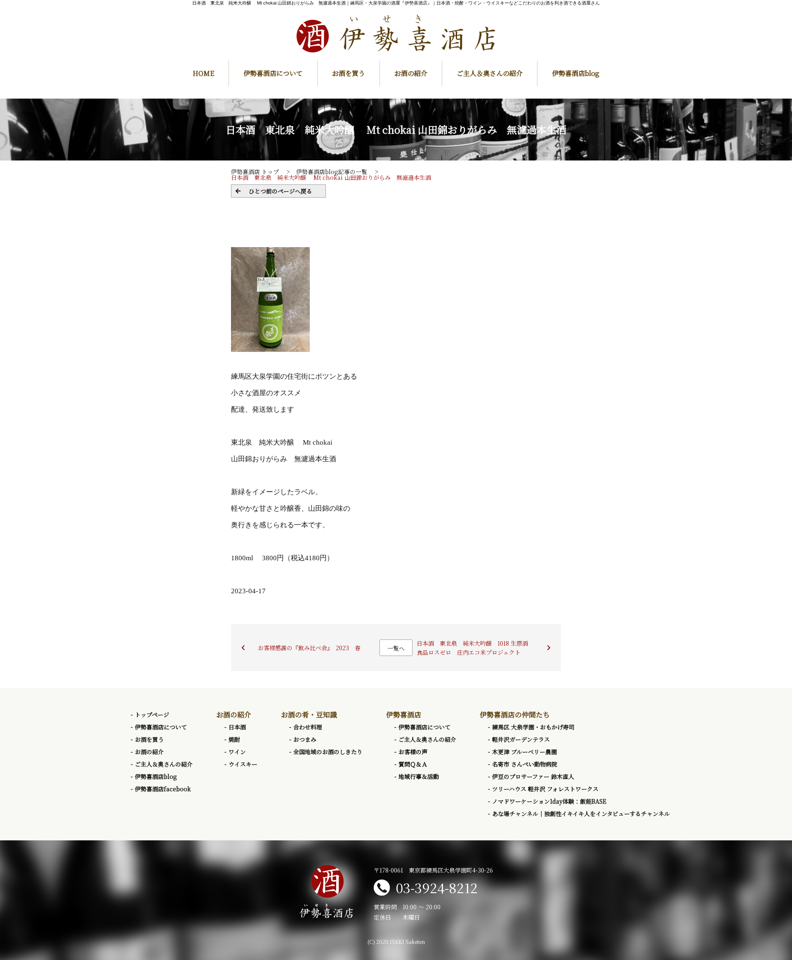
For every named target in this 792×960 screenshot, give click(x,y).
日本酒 (237, 727)
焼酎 (234, 739)
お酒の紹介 (410, 73)
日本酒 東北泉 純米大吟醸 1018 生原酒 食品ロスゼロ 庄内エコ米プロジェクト (475, 647)
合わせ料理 (307, 727)
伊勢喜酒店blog (575, 73)
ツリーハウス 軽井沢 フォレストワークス (545, 789)
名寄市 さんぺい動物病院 (524, 764)
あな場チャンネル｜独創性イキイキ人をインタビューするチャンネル (581, 813)
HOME (203, 73)
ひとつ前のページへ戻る (280, 191)
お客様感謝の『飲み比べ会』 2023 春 (309, 648)
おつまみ (304, 739)
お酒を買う (348, 73)
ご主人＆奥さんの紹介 (490, 73)
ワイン (237, 752)
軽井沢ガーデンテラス (521, 739)
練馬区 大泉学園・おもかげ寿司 (533, 727)
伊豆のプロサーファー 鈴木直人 (533, 776)
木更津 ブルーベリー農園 (524, 752)
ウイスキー (243, 764)
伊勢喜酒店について (273, 73)
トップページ (152, 714)
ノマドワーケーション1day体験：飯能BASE (549, 801)
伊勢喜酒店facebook (163, 789)
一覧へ (396, 648)
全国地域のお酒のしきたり (328, 752)
